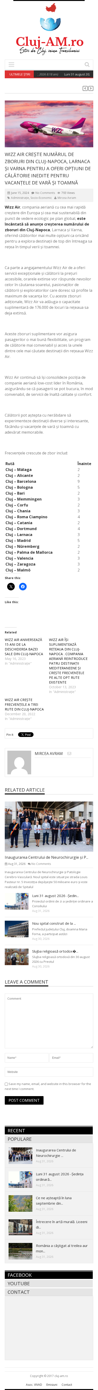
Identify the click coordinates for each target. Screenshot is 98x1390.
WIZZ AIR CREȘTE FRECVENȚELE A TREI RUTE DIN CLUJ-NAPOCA (24, 704)
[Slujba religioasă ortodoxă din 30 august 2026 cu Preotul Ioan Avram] (20, 956)
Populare (20, 1139)
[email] (69, 753)
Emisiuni (51, 1385)
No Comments (45, 193)
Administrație (20, 198)
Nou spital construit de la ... (54, 923)
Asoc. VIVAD (34, 1385)
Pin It (9, 734)
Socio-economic (41, 198)
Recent (16, 1130)
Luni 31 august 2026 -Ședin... (55, 895)
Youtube (19, 1283)
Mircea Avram (67, 198)
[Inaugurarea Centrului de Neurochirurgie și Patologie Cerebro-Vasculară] (53, 826)
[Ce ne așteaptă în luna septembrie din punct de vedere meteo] (24, 1203)
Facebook (20, 1275)
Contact (19, 1292)
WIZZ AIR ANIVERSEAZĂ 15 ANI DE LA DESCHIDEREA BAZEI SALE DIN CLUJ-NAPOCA (24, 646)
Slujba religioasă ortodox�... (55, 951)
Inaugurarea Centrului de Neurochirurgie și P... (46, 857)
